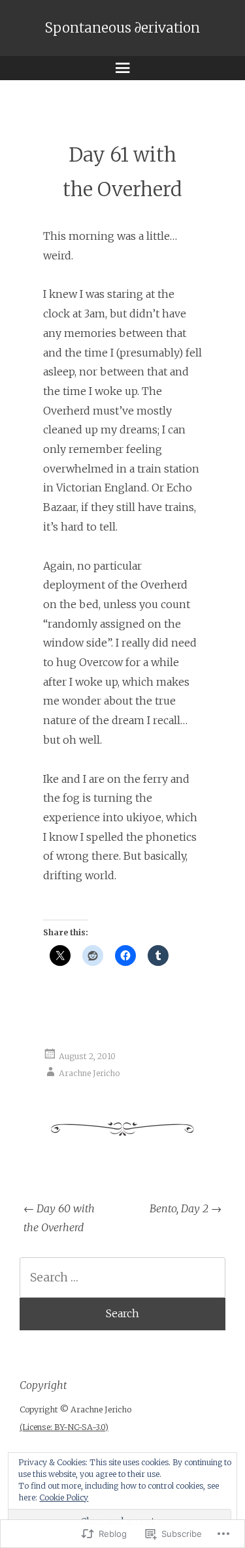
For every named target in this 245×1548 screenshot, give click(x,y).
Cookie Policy (63, 1497)
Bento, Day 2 (185, 1208)
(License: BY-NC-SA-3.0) (64, 1427)
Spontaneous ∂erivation (122, 28)
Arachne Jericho (89, 1073)
